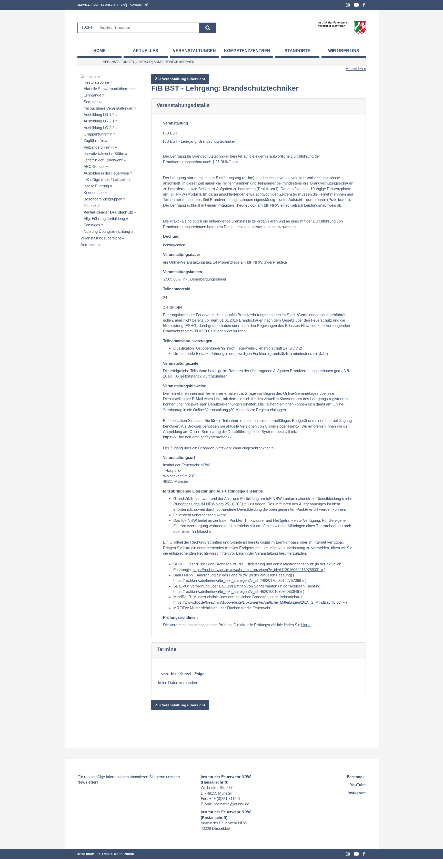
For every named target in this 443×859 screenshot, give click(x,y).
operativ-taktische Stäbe (104, 153)
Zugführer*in (94, 140)
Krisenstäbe (94, 192)
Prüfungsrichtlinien (180, 617)
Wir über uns (343, 51)
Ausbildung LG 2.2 (99, 128)
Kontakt (136, 4)
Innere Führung (96, 186)
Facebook (364, 5)
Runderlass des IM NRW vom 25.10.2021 (208, 504)
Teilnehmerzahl (176, 289)
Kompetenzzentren (247, 51)
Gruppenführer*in (98, 134)
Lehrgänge (92, 95)
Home (99, 51)
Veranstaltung (175, 123)
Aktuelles (145, 51)
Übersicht (88, 76)
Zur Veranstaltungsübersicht (180, 79)
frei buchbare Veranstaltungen (108, 108)
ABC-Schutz (94, 166)
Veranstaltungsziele (180, 363)
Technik (90, 205)
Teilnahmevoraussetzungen (187, 341)
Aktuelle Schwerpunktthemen (108, 88)
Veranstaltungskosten (182, 271)
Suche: (88, 28)
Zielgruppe (172, 307)
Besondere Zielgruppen (103, 199)
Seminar (91, 102)
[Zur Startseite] (341, 27)
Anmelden (354, 68)
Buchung (171, 236)
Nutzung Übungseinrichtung (107, 231)
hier (304, 625)
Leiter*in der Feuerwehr (103, 160)
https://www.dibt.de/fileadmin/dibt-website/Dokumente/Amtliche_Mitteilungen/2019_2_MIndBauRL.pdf (257, 602)
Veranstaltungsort (179, 457)
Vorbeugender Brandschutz (108, 212)
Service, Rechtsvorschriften (101, 4)
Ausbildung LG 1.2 (99, 114)
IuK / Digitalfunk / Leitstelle (105, 179)
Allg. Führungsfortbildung (104, 218)
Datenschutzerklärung (115, 854)
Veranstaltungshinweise (184, 386)
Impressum (85, 854)
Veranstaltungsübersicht (100, 238)
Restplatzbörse (96, 82)
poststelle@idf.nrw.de (231, 804)
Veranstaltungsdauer (181, 254)
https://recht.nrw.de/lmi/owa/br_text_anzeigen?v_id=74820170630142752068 (237, 580)
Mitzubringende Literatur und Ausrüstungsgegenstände (213, 491)
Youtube (356, 5)
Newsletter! (87, 782)
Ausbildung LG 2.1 (99, 121)
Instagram (348, 5)
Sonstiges (92, 225)
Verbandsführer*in (99, 147)
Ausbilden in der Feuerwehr (106, 173)
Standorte (297, 51)
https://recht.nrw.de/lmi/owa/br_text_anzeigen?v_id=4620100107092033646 (236, 591)
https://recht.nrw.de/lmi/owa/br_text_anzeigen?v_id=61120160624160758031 (256, 569)
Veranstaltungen (194, 51)
